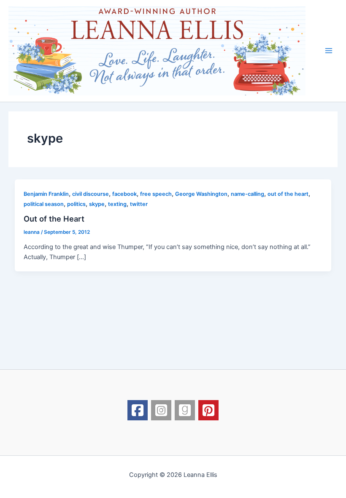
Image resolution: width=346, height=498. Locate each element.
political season (44, 204)
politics (76, 204)
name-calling (247, 194)
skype (97, 204)
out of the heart (288, 194)
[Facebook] (137, 410)
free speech (156, 194)
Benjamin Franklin (46, 194)
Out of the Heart (54, 218)
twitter (139, 204)
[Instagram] (161, 410)
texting (117, 204)
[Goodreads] (185, 410)
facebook (124, 194)
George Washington (201, 194)
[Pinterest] (208, 410)
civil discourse (90, 194)
